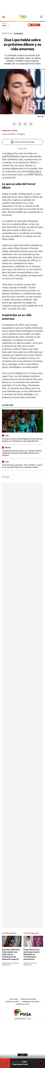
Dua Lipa (5, 477)
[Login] (41, 17)
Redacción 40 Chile (10, 130)
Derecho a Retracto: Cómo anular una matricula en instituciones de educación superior (11, 954)
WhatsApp (25, 124)
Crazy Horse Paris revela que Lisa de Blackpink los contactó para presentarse (32, 954)
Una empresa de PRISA (23, 1012)
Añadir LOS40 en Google (24, 142)
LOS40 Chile (22, 17)
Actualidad (18, 33)
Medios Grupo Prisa (23, 1018)
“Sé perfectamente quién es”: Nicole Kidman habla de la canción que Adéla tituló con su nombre (22, 453)
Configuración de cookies (30, 1002)
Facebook (14, 124)
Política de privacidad (28, 999)
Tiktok (8, 974)
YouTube (18, 974)
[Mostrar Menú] (3, 16)
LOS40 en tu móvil (22, 1004)
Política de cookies (12, 1002)
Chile (4, 25)
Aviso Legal (14, 999)
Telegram (30, 124)
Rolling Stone (34, 171)
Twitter (20, 124)
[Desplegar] (22, 1054)
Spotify (32, 974)
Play (41, 1063)
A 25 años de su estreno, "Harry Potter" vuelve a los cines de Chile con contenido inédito (22, 466)
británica (9, 153)
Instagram (12, 974)
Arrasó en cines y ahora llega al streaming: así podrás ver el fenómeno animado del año (22, 439)
